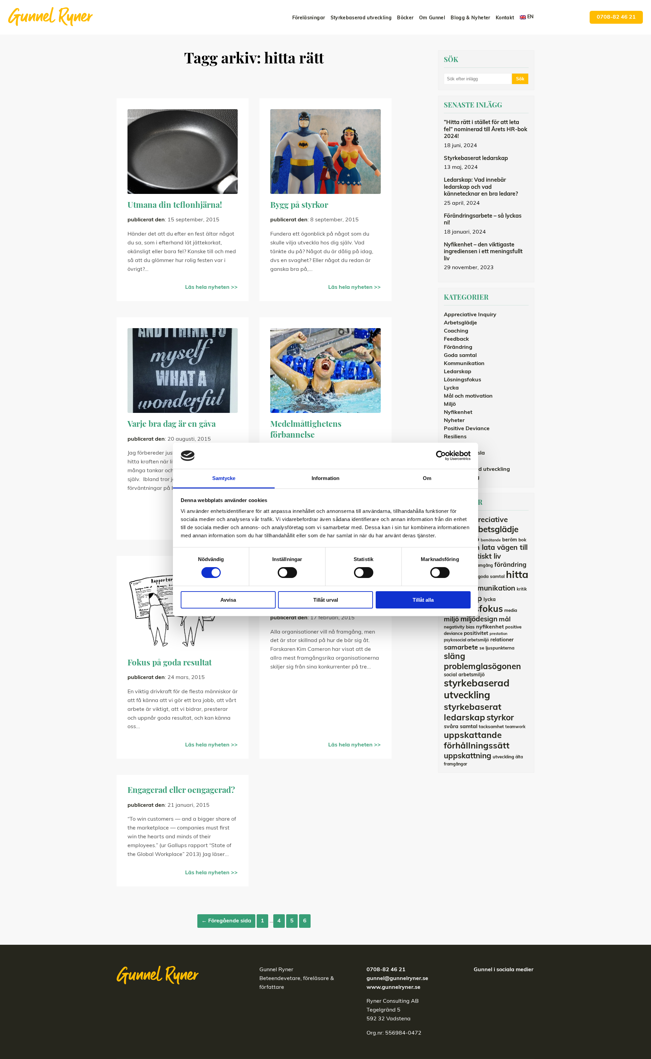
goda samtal (491, 577)
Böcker (405, 18)
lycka (490, 599)
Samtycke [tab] (224, 478)
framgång (483, 566)
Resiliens (455, 437)
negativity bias (459, 627)
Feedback (456, 339)
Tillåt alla (423, 600)
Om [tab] (427, 478)
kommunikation (489, 588)
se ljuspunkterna (496, 648)
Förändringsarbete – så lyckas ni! (482, 220)
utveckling (503, 757)
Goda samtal (460, 355)
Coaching (456, 331)
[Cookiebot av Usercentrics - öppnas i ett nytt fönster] (441, 456)
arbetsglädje (494, 530)
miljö (451, 619)
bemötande (491, 540)
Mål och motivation (468, 396)
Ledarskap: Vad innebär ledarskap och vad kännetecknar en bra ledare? (481, 187)
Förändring (458, 347)
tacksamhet (491, 727)
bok (522, 540)
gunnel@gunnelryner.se (397, 978)
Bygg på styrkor (299, 206)
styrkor (500, 718)
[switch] (287, 572)
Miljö (450, 404)
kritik (522, 589)
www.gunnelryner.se (393, 987)
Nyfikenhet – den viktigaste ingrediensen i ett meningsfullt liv (483, 252)
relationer (502, 640)
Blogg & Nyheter (470, 18)
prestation (498, 634)
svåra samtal (460, 727)
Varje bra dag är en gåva (171, 425)
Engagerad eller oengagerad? (181, 791)
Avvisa (228, 600)
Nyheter (454, 420)
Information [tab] (325, 478)
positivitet (476, 633)
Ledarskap (457, 372)
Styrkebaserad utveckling (361, 18)
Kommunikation (464, 363)
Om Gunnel (432, 18)
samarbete (461, 647)
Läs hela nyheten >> (211, 287)
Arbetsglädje (460, 323)
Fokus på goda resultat (169, 663)
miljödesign (478, 619)
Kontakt (505, 18)
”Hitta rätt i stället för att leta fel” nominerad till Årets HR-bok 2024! (485, 129)
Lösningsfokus (462, 380)
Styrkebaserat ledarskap (476, 158)
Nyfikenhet (458, 412)
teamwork (515, 727)
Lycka (451, 388)
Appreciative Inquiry (470, 315)
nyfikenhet (490, 627)
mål (505, 619)
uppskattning (467, 756)
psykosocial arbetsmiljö (466, 640)
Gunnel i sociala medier (503, 970)
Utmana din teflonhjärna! (174, 206)
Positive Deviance (467, 429)
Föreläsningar (308, 18)
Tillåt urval (325, 600)
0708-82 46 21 (616, 17)
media (510, 610)
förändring (510, 565)
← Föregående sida (226, 921)
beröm (509, 540)
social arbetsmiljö (464, 675)
